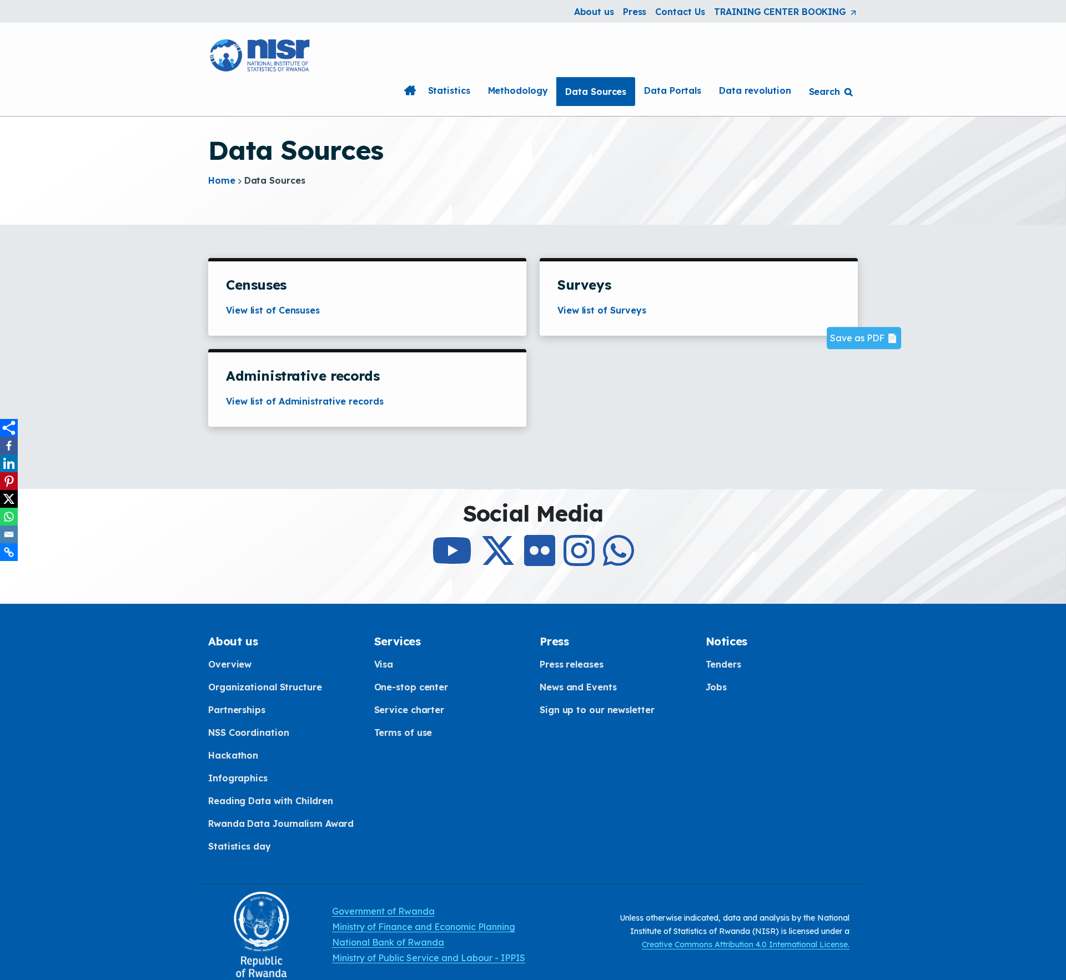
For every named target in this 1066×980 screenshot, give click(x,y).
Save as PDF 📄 (864, 338)
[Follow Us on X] (498, 560)
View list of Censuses (273, 310)
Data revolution (755, 90)
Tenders (723, 664)
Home (410, 90)
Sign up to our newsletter (597, 709)
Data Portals (672, 90)
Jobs (716, 687)
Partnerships (236, 709)
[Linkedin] (9, 463)
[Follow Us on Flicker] (539, 560)
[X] (9, 499)
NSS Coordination (248, 732)
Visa (384, 664)
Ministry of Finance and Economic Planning (423, 926)
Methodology (518, 90)
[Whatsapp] (9, 517)
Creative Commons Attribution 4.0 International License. (745, 944)
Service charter (409, 709)
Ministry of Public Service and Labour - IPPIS (428, 957)
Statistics (449, 90)
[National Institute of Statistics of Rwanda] (260, 54)
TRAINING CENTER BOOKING (786, 12)
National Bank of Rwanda (388, 942)
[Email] (9, 534)
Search (824, 91)
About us (594, 11)
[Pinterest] (9, 481)
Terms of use (403, 732)
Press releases (572, 664)
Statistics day (239, 846)
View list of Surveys (601, 310)
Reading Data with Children (270, 800)
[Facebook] (9, 445)
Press (635, 11)
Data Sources (595, 91)
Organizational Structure (265, 687)
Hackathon (233, 755)
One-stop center (411, 687)
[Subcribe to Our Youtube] (452, 560)
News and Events (578, 687)
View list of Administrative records (305, 401)
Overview (230, 664)
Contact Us (680, 11)
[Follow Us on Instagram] (579, 560)
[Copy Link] (9, 552)
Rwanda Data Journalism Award (281, 823)
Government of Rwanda (383, 911)
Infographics (238, 778)
